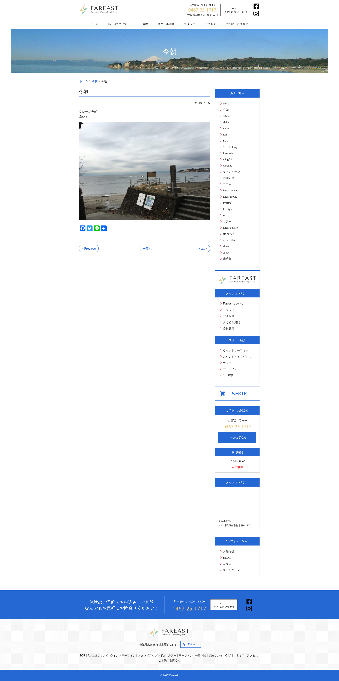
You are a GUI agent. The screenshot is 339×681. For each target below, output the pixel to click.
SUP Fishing (230, 147)
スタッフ (189, 24)
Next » (202, 248)
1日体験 (228, 375)
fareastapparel (230, 227)
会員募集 (228, 328)
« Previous (89, 248)
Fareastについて (117, 24)
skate (226, 246)
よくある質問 (231, 322)
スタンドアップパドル (237, 356)
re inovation (229, 240)
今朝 (226, 109)
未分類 (227, 258)
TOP (82, 655)
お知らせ (228, 178)
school (226, 115)
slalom (226, 122)
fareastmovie (230, 196)
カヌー (227, 363)
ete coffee (228, 233)
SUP (225, 140)
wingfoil (227, 159)
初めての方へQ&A (219, 655)
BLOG (227, 557)
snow (226, 252)
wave (226, 128)
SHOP (94, 24)
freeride (227, 202)
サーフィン (230, 369)
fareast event (230, 190)
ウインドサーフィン (235, 350)
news (226, 103)
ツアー (227, 221)
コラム (227, 184)
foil (225, 134)
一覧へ (147, 248)
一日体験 (142, 24)
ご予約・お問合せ (237, 24)
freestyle (227, 209)
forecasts (228, 153)
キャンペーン (231, 171)
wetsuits (227, 165)
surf (225, 215)
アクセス (210, 24)
